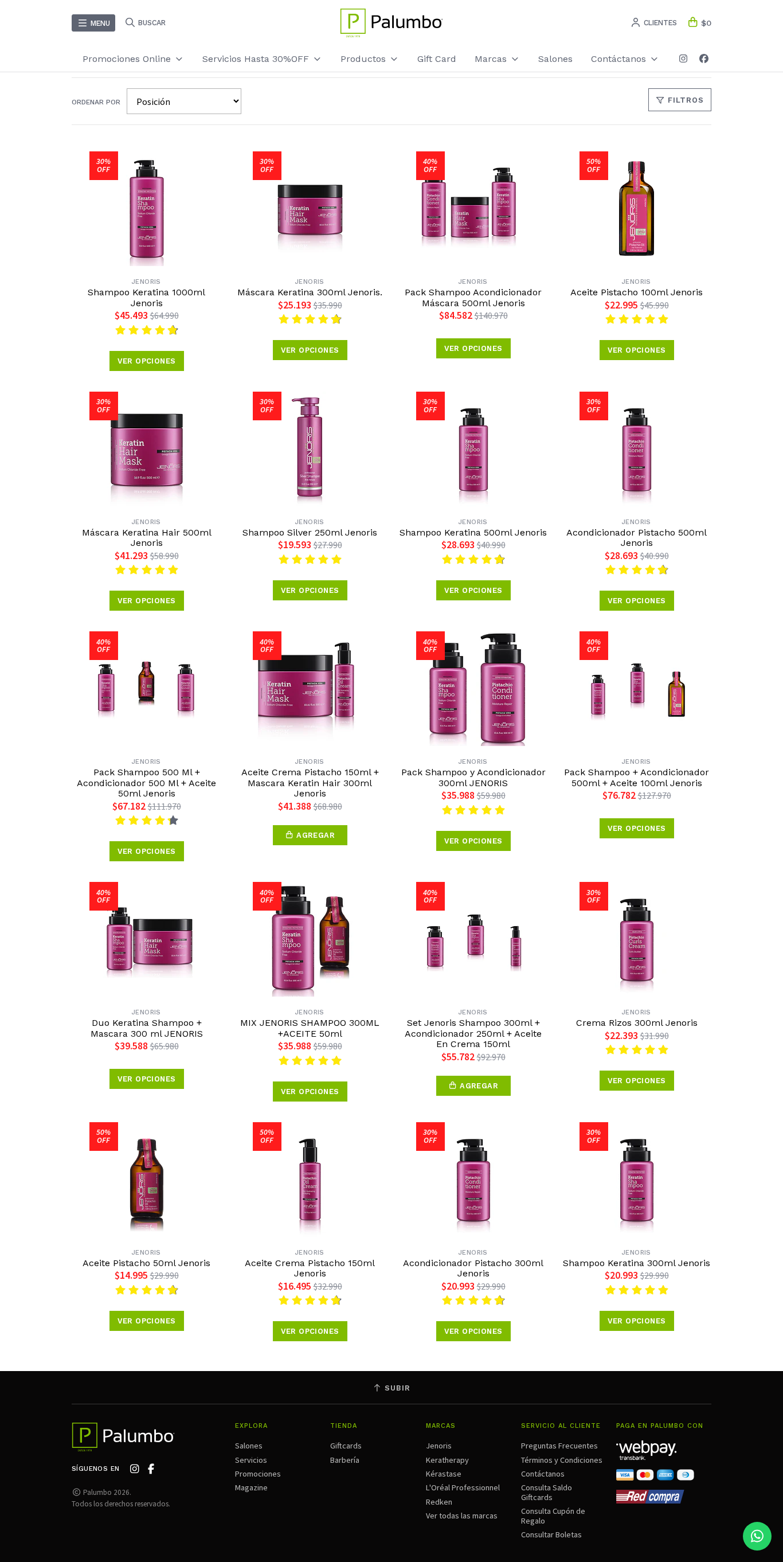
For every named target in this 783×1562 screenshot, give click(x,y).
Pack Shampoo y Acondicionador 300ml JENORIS (473, 777)
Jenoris (439, 1445)
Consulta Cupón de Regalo (553, 1515)
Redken (439, 1502)
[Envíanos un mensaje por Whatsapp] (757, 1536)
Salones (555, 58)
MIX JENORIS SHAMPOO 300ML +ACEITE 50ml (309, 1028)
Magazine (251, 1487)
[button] (310, 835)
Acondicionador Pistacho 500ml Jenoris (636, 538)
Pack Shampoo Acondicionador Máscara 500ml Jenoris (473, 297)
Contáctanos (543, 1474)
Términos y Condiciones (561, 1460)
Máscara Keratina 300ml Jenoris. (309, 292)
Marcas (492, 58)
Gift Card (436, 58)
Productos (364, 58)
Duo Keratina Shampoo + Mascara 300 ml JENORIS (147, 1028)
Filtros (684, 100)
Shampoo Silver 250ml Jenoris (309, 533)
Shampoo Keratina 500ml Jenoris (473, 533)
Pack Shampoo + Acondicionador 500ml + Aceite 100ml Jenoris (636, 777)
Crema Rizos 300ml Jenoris (637, 1023)
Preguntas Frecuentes (559, 1445)
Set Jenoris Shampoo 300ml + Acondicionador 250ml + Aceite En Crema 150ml (473, 1033)
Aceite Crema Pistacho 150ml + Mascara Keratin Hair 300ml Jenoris (310, 783)
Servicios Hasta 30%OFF (257, 58)
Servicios (251, 1460)
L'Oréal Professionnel (463, 1487)
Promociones (258, 1474)
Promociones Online (128, 58)
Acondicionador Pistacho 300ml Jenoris (473, 1268)
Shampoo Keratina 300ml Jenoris (636, 1263)
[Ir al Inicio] (391, 23)
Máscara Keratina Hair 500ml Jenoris (147, 538)
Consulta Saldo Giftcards (546, 1492)
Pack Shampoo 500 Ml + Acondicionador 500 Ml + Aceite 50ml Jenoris (146, 783)
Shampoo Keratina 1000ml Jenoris (146, 297)
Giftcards (346, 1445)
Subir (396, 1388)
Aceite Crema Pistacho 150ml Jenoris (310, 1268)
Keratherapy (447, 1460)
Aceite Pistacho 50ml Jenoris (146, 1263)
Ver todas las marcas (462, 1515)
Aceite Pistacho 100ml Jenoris (636, 292)
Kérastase (443, 1474)
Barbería (344, 1460)
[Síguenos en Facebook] (704, 59)
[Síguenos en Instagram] (683, 59)
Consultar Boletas (551, 1534)
